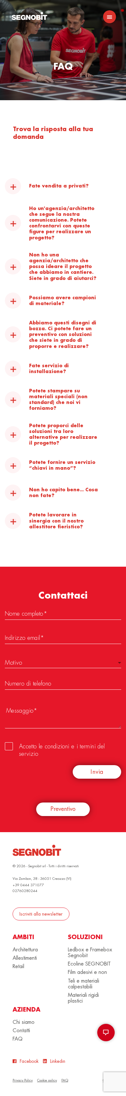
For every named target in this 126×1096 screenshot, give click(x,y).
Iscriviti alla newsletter (41, 914)
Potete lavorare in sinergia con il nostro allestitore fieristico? (56, 521)
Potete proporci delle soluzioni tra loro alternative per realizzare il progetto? (63, 434)
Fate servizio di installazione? (49, 368)
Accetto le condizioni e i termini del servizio (62, 750)
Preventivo (63, 809)
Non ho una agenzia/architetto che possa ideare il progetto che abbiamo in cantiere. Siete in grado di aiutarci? (62, 267)
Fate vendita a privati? (59, 186)
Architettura (25, 949)
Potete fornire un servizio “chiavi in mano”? (62, 465)
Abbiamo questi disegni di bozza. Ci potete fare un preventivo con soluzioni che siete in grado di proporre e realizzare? (62, 335)
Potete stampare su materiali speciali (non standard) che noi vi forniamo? (58, 400)
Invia (96, 772)
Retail (18, 966)
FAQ (18, 1039)
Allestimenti (25, 958)
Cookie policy (47, 1080)
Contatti (21, 1030)
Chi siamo (24, 1022)
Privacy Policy (23, 1080)
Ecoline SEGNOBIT (89, 963)
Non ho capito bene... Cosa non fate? (63, 492)
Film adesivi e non (87, 972)
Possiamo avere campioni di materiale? (62, 300)
